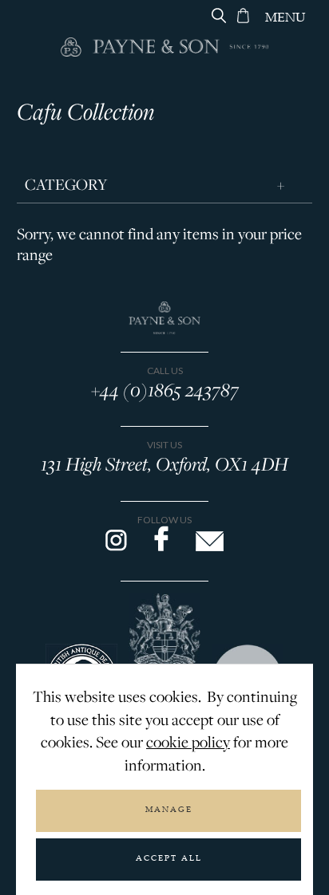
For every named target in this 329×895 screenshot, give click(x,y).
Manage (168, 810)
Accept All (169, 859)
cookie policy (188, 741)
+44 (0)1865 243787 (165, 389)
